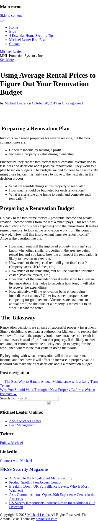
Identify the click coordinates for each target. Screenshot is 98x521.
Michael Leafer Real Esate (28, 40)
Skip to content (11, 15)
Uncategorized (72, 103)
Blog (12, 31)
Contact (14, 44)
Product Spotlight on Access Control (35, 482)
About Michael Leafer (25, 421)
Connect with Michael (16, 461)
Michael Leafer (11, 51)
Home (13, 27)
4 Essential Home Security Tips (31, 35)
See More (7, 60)
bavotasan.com (46, 519)
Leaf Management (22, 425)
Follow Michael (11, 443)
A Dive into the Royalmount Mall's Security (40, 478)
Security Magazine (30, 469)
